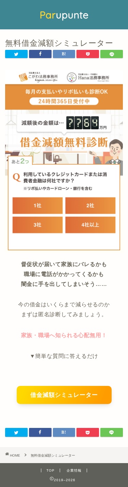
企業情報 (74, 470)
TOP (50, 470)
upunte (64, 15)
